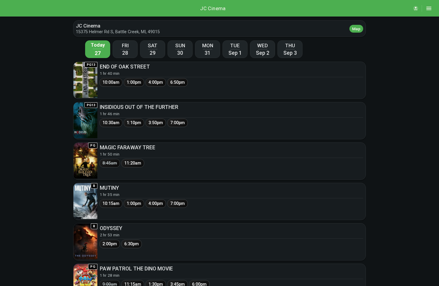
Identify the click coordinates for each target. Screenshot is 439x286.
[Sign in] (415, 8)
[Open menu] (428, 8)
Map (356, 28)
